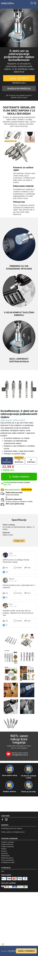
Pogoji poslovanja (7, 844)
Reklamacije (5, 855)
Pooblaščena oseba (8, 862)
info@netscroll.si (20, 754)
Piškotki (3, 849)
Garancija (4, 853)
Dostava (4, 851)
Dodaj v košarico (20, 476)
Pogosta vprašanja (7, 842)
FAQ (2, 871)
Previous (3, 390)
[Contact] (31, 3)
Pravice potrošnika (7, 860)
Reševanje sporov (7, 858)
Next (34, 390)
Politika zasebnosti (7, 846)
